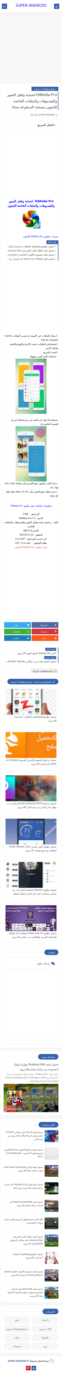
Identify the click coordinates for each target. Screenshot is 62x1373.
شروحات (17, 1346)
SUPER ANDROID (31, 5)
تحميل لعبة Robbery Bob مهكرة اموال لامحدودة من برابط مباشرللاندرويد (36, 1066)
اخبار (17, 1320)
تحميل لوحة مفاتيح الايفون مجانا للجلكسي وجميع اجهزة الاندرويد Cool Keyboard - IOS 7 (23, 1153)
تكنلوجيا (45, 1337)
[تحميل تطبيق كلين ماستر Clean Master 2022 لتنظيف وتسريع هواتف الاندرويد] (31, 832)
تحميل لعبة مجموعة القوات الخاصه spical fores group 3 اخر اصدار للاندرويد (29, 254)
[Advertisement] (31, 49)
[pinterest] (28, 1368)
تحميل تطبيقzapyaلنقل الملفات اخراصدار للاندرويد (29, 246)
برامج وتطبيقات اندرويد (45, 88)
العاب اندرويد (45, 1328)
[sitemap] (34, 1368)
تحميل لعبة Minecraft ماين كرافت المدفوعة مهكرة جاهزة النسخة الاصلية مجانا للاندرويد (25, 1292)
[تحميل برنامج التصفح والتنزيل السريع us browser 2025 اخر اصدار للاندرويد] (31, 745)
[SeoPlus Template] (52, 1361)
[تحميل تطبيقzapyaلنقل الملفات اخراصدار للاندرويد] (31, 702)
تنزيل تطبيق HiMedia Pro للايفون (31, 547)
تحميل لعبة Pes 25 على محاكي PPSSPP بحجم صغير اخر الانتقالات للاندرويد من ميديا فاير (24, 1136)
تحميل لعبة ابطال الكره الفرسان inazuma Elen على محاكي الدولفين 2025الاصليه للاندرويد (29, 250)
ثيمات (17, 1337)
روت (45, 1346)
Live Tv (45, 1320)
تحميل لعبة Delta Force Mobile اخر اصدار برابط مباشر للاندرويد (29, 259)
